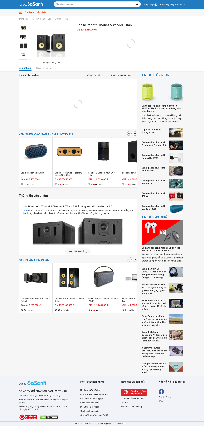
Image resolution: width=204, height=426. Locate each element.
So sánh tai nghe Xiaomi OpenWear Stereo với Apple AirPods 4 (161, 249)
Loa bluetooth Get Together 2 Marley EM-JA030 (68, 174)
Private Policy (165, 397)
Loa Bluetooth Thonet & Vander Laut (137, 300)
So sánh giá (25, 68)
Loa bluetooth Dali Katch (32, 173)
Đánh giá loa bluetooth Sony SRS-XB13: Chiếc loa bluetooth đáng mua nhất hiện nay (161, 108)
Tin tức (124, 402)
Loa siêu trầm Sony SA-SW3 (135, 173)
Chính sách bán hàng (90, 403)
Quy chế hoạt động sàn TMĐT (94, 415)
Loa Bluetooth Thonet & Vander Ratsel (35, 300)
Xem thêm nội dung (78, 251)
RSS (161, 401)
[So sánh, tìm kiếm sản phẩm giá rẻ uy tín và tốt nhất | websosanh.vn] (31, 4)
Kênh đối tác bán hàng (131, 407)
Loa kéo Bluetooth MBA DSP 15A (101, 174)
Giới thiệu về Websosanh (132, 398)
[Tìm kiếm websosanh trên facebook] (161, 391)
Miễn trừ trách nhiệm (89, 407)
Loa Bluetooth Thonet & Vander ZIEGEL (103, 300)
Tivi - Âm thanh (38, 19)
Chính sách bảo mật (89, 411)
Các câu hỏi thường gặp (91, 398)
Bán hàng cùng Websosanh (172, 4)
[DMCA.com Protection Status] (49, 417)
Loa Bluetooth (61, 19)
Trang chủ (23, 19)
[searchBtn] (137, 4)
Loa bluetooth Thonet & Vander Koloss (69, 300)
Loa (49, 19)
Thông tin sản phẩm (45, 68)
